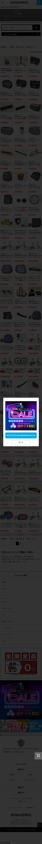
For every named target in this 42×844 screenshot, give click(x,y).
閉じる (21, 442)
